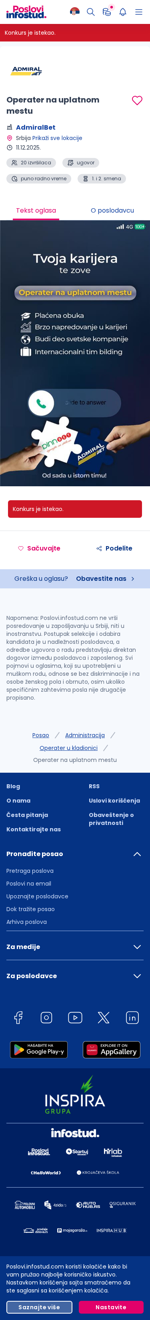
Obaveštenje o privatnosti (111, 819)
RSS (94, 786)
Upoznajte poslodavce (37, 896)
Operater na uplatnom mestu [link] (75, 760)
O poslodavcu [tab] (112, 210)
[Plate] (107, 12)
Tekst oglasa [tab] (36, 210)
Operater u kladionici (69, 748)
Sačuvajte (43, 548)
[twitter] (104, 1019)
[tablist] (75, 211)
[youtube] (75, 1019)
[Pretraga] (91, 12)
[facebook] (18, 1019)
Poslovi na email (28, 884)
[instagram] (46, 1019)
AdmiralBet (36, 127)
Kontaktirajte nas (33, 829)
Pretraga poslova (30, 871)
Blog (13, 786)
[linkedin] (132, 1019)
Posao (40, 735)
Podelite (119, 548)
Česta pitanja (27, 815)
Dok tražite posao (30, 909)
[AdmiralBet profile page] (26, 72)
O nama (18, 801)
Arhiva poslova (26, 922)
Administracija (85, 735)
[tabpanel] (75, 356)
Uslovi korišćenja (114, 801)
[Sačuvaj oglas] (137, 100)
